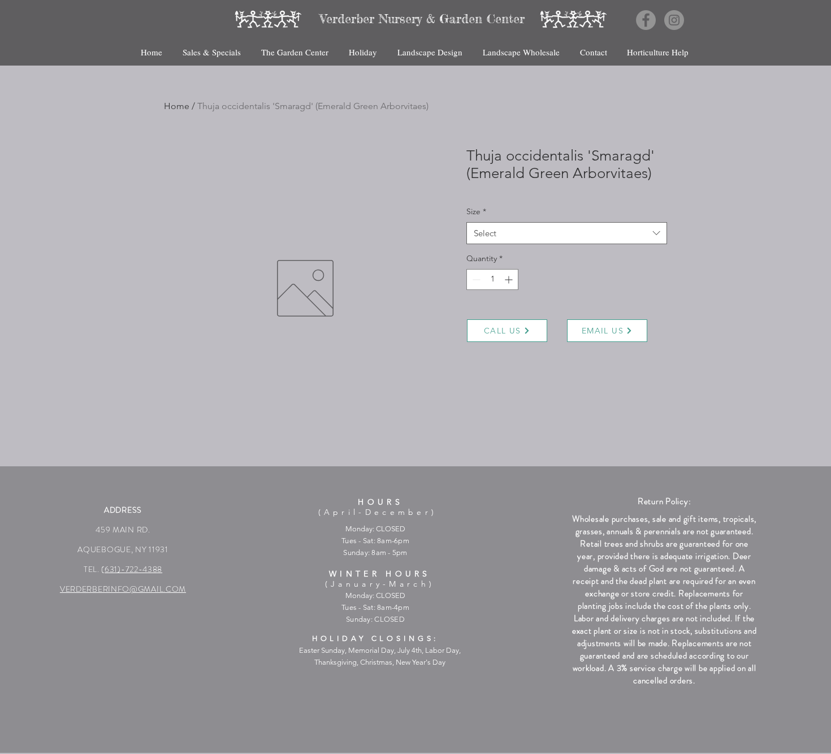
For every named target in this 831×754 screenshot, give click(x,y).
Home (176, 106)
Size (476, 211)
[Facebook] (646, 20)
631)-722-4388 (133, 569)
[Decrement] (475, 279)
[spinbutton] (492, 279)
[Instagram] (674, 20)
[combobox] (566, 233)
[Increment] (510, 279)
